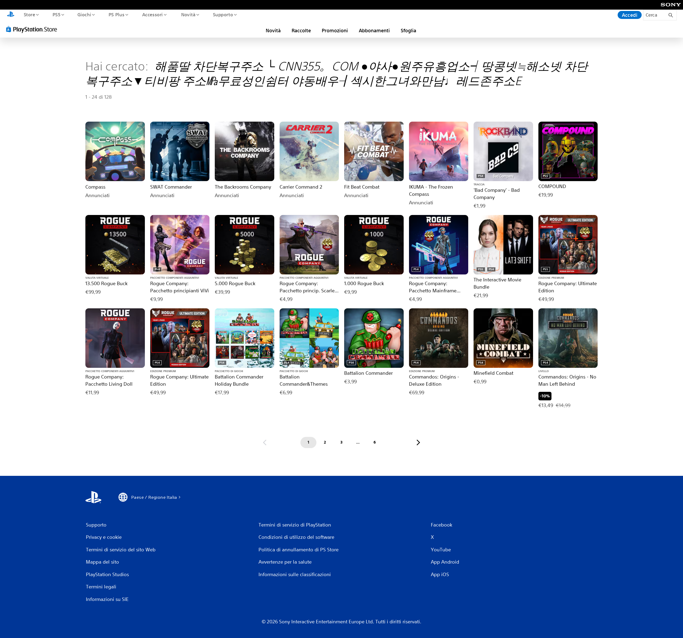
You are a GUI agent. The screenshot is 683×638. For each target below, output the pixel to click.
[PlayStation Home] (10, 15)
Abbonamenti (374, 30)
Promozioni (335, 30)
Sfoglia (408, 30)
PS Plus (117, 14)
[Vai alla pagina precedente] (264, 442)
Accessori (152, 14)
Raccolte (301, 30)
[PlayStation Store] (33, 29)
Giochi (84, 14)
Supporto (223, 14)
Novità (188, 14)
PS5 (56, 14)
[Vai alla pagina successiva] (418, 442)
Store (29, 14)
